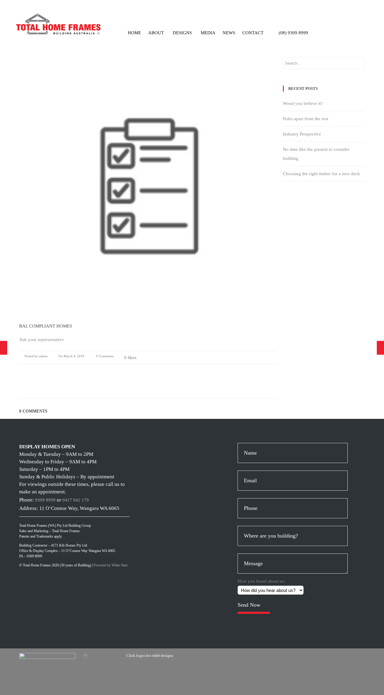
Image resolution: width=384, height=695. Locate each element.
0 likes (130, 357)
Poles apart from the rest (305, 118)
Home (134, 32)
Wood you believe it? (303, 103)
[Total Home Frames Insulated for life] (3, 347)
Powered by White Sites (111, 565)
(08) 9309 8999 (293, 32)
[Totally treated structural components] (380, 347)
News (229, 32)
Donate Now (353, 30)
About (156, 32)
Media (208, 32)
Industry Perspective (302, 134)
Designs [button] (182, 32)
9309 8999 (45, 500)
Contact (252, 32)
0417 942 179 (75, 500)
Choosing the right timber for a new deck (321, 173)
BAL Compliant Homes (45, 326)
